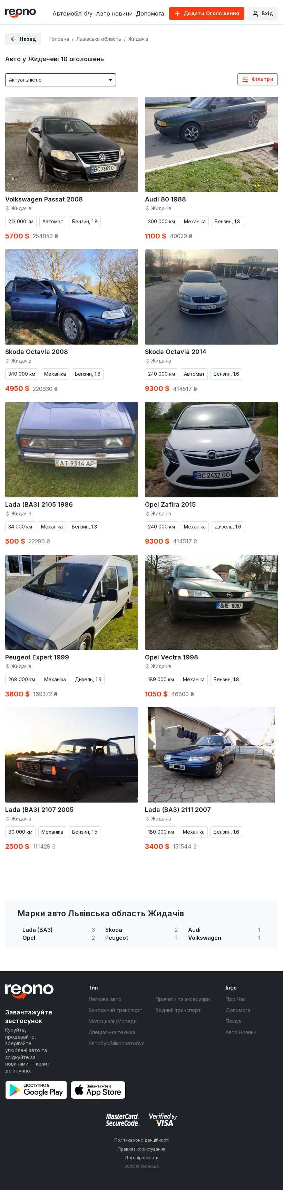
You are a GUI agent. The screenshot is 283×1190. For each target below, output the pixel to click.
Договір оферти (141, 1157)
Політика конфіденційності (141, 1140)
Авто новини (114, 13)
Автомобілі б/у (72, 13)
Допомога (150, 13)
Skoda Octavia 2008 (36, 351)
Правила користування (141, 1149)
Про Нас (236, 999)
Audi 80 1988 (165, 199)
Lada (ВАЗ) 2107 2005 (39, 809)
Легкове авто (105, 999)
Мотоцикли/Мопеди (113, 1021)
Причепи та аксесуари (183, 999)
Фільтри (262, 79)
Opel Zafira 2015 (170, 504)
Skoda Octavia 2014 (175, 351)
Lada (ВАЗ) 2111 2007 (178, 809)
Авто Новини (241, 1032)
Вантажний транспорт (115, 1010)
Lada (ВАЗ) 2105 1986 (39, 504)
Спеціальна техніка (112, 1032)
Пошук (233, 1021)
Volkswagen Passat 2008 (44, 199)
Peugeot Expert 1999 (37, 657)
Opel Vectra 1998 (171, 657)
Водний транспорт (178, 1010)
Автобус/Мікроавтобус (117, 1043)
